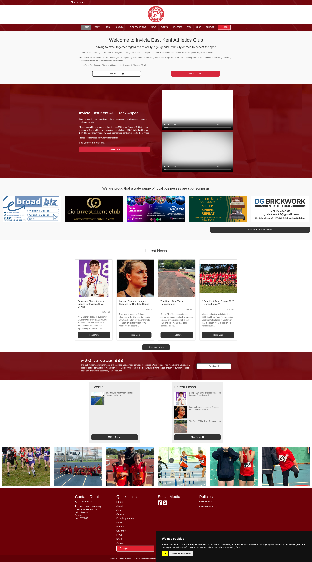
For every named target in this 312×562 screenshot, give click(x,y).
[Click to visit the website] (79, 209)
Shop (198, 27)
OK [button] (165, 553)
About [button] (97, 27)
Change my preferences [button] (181, 553)
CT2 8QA (84, 518)
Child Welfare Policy (208, 506)
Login (225, 27)
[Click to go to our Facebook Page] (160, 504)
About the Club (194, 74)
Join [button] (108, 27)
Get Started (214, 366)
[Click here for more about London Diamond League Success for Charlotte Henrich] (180, 412)
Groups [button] (119, 27)
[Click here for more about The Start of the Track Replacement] (180, 426)
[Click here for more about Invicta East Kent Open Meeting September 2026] (97, 398)
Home (86, 27)
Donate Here (114, 149)
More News (196, 437)
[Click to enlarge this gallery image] (26, 466)
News (153, 27)
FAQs (189, 27)
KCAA (133, 65)
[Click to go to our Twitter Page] (165, 504)
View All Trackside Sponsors (260, 230)
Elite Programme (138, 27)
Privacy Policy (205, 502)
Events (164, 27)
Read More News (156, 347)
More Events (115, 437)
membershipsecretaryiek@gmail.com (106, 371)
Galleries (177, 27)
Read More (94, 335)
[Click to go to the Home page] (156, 14)
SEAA (143, 65)
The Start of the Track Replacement (205, 421)
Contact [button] (210, 27)
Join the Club (116, 74)
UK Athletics (125, 65)
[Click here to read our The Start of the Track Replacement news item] (176, 278)
